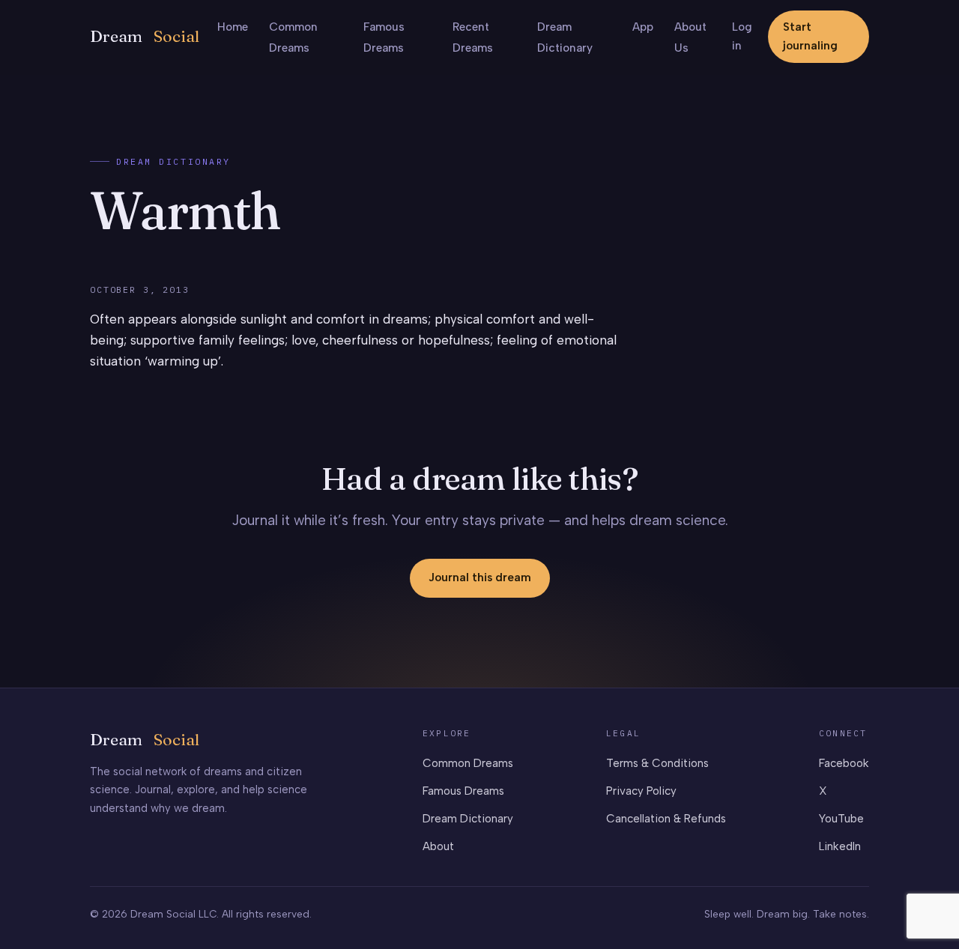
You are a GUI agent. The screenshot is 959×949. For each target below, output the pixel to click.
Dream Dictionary (173, 161)
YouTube (841, 818)
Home (232, 27)
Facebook (844, 763)
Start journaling (810, 36)
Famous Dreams (463, 791)
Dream (144, 36)
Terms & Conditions (657, 763)
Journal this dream (480, 577)
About (438, 846)
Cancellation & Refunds (666, 818)
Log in (742, 36)
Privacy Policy (641, 791)
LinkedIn (840, 846)
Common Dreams (468, 763)
